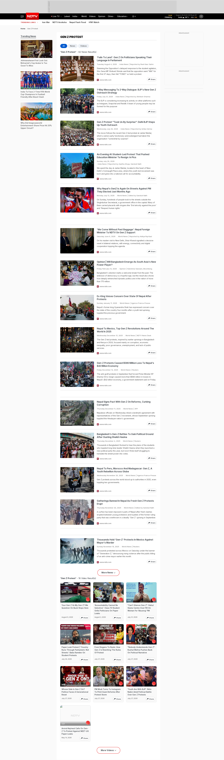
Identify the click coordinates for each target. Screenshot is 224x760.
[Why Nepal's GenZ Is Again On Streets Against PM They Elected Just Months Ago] (77, 201)
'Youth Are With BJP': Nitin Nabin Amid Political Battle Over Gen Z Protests (140, 692)
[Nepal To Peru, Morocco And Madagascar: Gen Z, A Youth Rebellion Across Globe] (77, 479)
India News (124, 64)
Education (122, 16)
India (74, 16)
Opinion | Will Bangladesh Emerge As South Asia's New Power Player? (126, 263)
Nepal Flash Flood (77, 22)
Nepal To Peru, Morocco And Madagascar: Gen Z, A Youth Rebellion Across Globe (124, 470)
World (84, 16)
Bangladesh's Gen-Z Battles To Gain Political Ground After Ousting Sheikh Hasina (125, 435)
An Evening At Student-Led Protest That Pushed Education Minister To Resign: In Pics (123, 156)
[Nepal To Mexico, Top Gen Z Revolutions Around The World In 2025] (77, 341)
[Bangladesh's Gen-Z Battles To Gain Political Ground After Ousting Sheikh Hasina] (77, 446)
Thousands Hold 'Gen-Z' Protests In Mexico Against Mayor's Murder (125, 541)
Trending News (28, 36)
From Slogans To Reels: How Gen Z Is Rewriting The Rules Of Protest (107, 650)
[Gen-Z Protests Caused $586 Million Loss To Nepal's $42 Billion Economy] (77, 374)
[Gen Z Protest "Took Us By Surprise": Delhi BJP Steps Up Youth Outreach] (77, 133)
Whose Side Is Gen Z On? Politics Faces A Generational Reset (75, 692)
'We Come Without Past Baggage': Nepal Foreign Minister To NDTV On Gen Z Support (123, 231)
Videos (92, 16)
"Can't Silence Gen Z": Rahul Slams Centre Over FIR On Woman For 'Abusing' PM (141, 608)
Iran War (46, 22)
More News (107, 572)
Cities (110, 16)
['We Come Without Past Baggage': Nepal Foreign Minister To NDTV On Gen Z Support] (77, 240)
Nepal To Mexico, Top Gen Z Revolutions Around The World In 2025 (125, 330)
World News (122, 195)
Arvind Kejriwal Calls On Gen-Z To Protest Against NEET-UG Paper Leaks (75, 731)
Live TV (56, 16)
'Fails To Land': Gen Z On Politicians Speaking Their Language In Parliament (124, 59)
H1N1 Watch (94, 22)
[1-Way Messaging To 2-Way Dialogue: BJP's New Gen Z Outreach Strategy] (77, 101)
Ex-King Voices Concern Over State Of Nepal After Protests (124, 298)
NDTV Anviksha (59, 22)
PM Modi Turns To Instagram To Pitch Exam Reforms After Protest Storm (107, 692)
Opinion (101, 16)
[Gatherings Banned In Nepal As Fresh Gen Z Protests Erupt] (77, 512)
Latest (67, 16)
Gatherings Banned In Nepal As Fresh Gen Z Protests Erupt (125, 502)
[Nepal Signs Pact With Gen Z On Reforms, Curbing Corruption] (77, 413)
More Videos (107, 750)
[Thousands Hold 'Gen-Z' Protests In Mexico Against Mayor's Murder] (77, 551)
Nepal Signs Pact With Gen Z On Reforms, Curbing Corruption (123, 403)
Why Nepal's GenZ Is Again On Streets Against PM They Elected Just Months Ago (124, 190)
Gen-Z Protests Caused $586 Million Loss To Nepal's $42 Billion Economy (125, 364)
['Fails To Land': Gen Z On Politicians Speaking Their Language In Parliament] (77, 68)
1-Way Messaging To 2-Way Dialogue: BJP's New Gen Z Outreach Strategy (126, 91)
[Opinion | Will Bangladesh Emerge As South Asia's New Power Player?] (77, 274)
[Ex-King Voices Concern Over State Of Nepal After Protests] (77, 307)
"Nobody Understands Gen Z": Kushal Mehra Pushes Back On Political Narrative (141, 650)
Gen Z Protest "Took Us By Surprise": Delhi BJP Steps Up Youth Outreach (126, 123)
